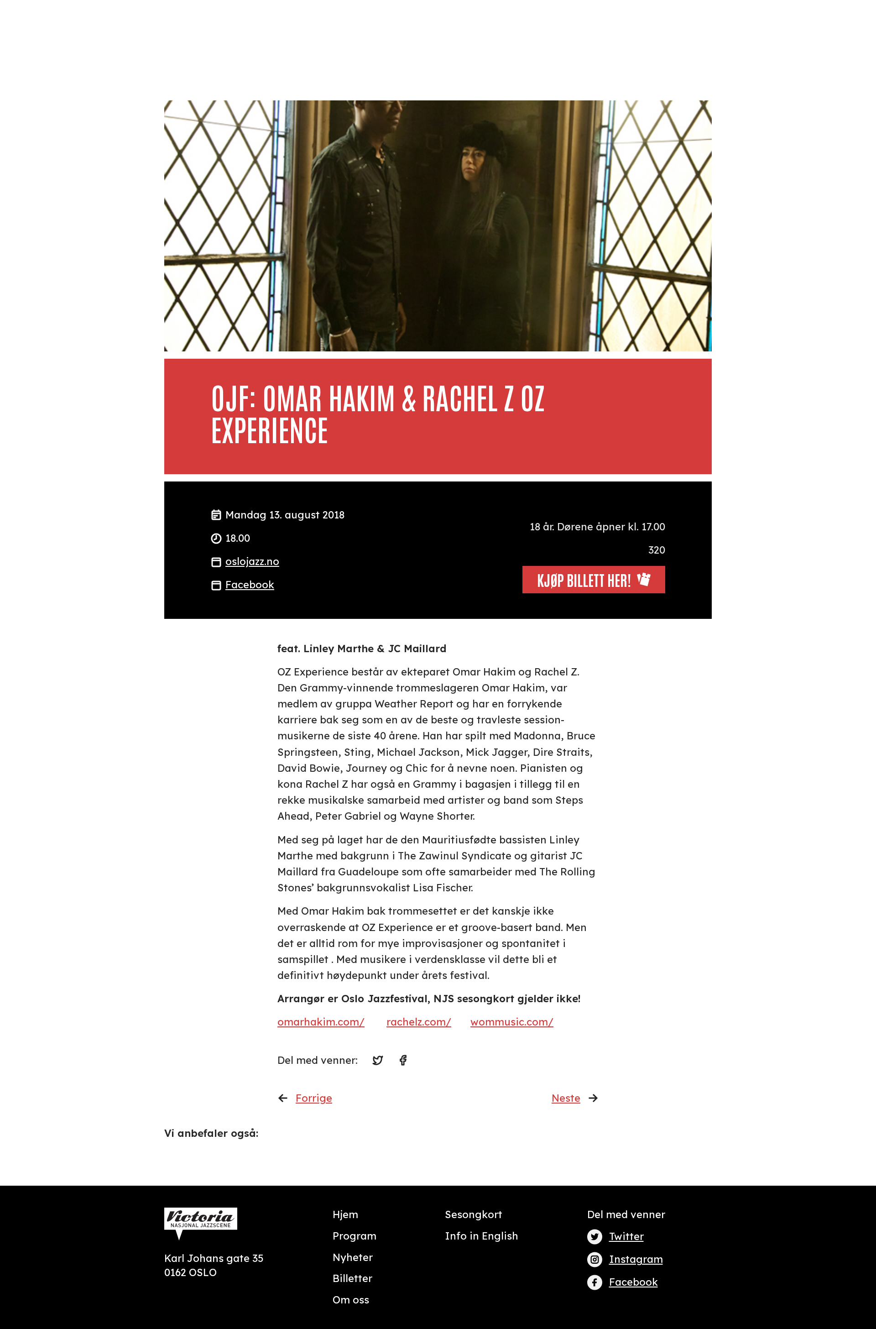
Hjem (345, 1214)
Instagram (636, 1259)
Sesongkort (473, 1214)
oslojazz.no (252, 561)
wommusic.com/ (511, 1021)
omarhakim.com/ (321, 1021)
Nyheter (353, 1257)
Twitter (626, 1236)
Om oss (351, 1299)
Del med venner (626, 1214)
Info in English (481, 1236)
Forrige (314, 1098)
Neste (566, 1098)
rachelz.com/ (418, 1021)
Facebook (249, 584)
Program (354, 1236)
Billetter (352, 1278)
